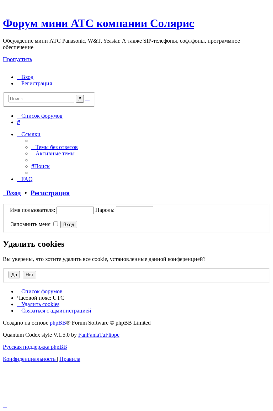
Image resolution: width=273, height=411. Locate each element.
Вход (12, 193)
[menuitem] (25, 77)
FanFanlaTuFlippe (98, 335)
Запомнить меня (31, 224)
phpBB (58, 323)
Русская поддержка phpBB (35, 347)
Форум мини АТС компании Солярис (98, 23)
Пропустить (17, 59)
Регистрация (50, 193)
